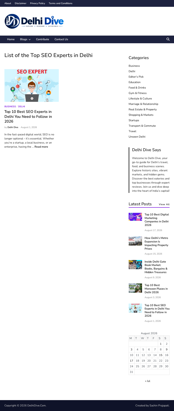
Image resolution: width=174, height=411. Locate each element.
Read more (41, 147)
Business (10, 106)
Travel (132, 131)
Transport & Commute (142, 126)
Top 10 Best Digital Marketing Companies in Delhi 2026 (157, 220)
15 (160, 355)
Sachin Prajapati (159, 405)
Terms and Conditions (60, 3)
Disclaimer (20, 3)
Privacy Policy (37, 3)
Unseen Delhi (137, 137)
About (7, 3)
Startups (134, 120)
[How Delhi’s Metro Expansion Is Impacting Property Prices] (135, 245)
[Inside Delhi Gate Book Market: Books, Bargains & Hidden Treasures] (135, 268)
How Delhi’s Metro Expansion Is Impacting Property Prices (156, 243)
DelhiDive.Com (36, 405)
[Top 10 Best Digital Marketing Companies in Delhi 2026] (135, 220)
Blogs (26, 40)
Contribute (42, 39)
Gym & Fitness (138, 93)
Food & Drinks (137, 88)
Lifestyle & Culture (140, 98)
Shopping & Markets (141, 115)
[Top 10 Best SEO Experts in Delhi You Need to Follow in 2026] (135, 312)
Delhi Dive (12, 127)
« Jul (147, 381)
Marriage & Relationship (143, 104)
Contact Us (61, 39)
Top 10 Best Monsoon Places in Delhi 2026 (156, 288)
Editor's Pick (136, 77)
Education (135, 82)
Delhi (21, 106)
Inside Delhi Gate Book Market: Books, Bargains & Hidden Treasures (156, 267)
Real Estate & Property (143, 109)
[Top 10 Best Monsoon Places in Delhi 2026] (135, 292)
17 (131, 361)
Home (11, 39)
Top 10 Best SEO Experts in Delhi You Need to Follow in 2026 (28, 116)
